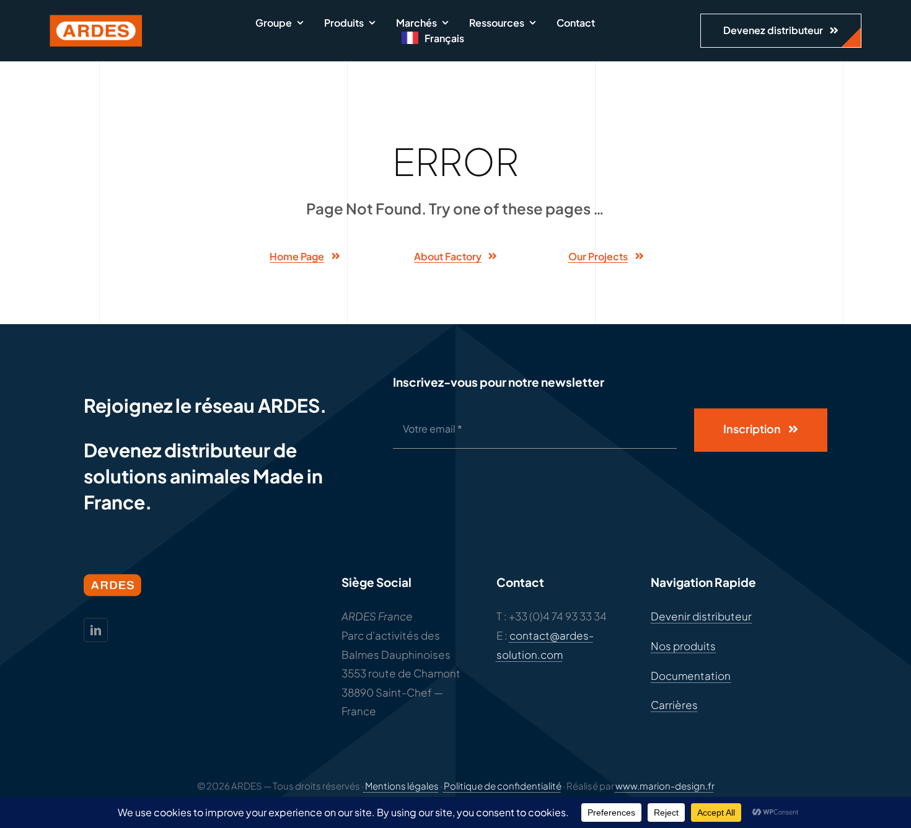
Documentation (691, 675)
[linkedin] (96, 630)
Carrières (674, 704)
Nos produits (683, 646)
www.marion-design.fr (665, 785)
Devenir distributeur (701, 616)
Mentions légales (401, 785)
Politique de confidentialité (502, 785)
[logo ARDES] (96, 19)
